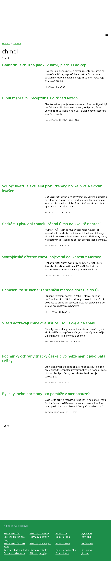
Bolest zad (61, 533)
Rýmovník (87, 533)
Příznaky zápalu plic (40, 543)
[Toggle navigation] (107, 34)
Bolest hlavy (62, 553)
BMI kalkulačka (12, 533)
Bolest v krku (63, 543)
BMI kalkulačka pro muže (14, 545)
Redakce (49, 86)
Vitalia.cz (6, 43)
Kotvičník (86, 536)
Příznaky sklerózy (39, 536)
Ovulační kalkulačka (14, 553)
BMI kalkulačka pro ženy (14, 538)
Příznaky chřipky (39, 550)
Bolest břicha (63, 536)
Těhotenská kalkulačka (16, 550)
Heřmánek (87, 543)
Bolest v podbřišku (66, 550)
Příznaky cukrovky (39, 533)
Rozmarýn (87, 550)
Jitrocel (85, 553)
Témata (17, 43)
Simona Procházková (57, 341)
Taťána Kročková (54, 412)
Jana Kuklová (52, 275)
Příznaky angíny (38, 553)
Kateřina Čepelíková (56, 119)
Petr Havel (51, 212)
